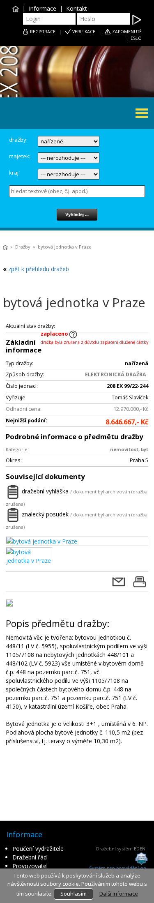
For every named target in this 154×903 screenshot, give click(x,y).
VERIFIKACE (83, 32)
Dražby (22, 247)
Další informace (118, 893)
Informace (42, 8)
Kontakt (76, 8)
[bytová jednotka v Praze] (77, 541)
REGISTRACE (42, 32)
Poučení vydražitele (38, 848)
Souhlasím (73, 893)
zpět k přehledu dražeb (38, 269)
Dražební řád (29, 857)
